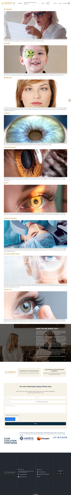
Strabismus (8, 78)
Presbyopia (8, 9)
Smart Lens (8, 289)
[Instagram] (57, 473)
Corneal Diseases (10, 147)
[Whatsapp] (63, 473)
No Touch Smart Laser (11, 254)
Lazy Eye (7, 43)
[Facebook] (60, 473)
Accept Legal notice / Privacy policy (12, 415)
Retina (6, 183)
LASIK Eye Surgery (10, 218)
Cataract (7, 113)
